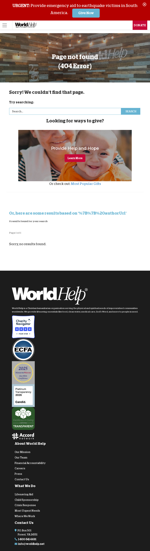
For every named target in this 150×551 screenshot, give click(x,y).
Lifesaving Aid (24, 494)
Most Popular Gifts (86, 183)
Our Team (21, 457)
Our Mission (22, 452)
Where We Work (25, 516)
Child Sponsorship (27, 499)
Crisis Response (25, 505)
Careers (20, 468)
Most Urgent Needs (27, 510)
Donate (140, 25)
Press (18, 474)
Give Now (86, 13)
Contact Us (22, 479)
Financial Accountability (30, 463)
